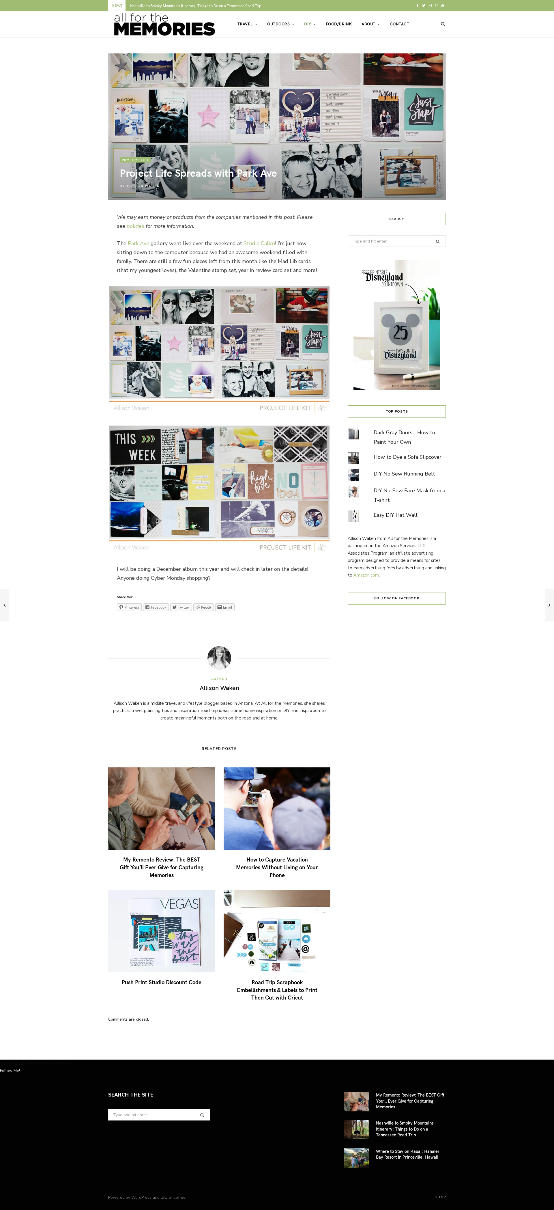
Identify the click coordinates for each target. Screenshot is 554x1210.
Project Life (135, 160)
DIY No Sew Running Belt (404, 473)
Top (441, 1197)
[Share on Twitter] (81, 252)
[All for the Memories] (163, 24)
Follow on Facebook (397, 598)
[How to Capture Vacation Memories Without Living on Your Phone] (277, 808)
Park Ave (138, 243)
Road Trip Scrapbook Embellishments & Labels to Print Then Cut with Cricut (277, 989)
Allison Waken (143, 185)
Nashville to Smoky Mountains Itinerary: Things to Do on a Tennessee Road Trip (195, 5)
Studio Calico (259, 243)
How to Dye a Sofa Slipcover (407, 457)
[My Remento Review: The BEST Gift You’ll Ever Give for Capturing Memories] (161, 808)
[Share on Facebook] (81, 236)
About (368, 24)
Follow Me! (10, 1070)
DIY (307, 24)
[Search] (443, 24)
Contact (399, 24)
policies (135, 226)
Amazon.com (366, 575)
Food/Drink (339, 24)
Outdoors (278, 24)
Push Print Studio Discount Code (161, 982)
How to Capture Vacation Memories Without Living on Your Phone (277, 866)
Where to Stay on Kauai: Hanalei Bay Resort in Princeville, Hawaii (407, 1154)
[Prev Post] (4, 605)
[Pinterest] (81, 267)
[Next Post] (549, 605)
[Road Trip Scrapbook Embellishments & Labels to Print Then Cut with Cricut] (277, 931)
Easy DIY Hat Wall (396, 515)
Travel (245, 24)
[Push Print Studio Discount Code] (161, 931)
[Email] (81, 282)
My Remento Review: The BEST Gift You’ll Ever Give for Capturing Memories (161, 866)
